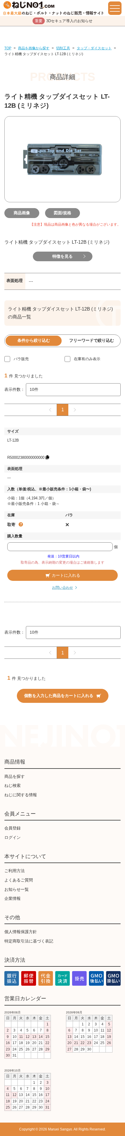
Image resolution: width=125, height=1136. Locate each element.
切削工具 (63, 48)
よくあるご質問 (18, 880)
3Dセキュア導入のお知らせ (63, 21)
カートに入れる (66, 575)
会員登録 (12, 828)
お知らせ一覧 (16, 889)
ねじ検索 (12, 785)
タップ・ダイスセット (94, 48)
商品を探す (14, 776)
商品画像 (22, 212)
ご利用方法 (14, 870)
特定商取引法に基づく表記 (28, 941)
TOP (7, 48)
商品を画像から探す (33, 48)
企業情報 (12, 898)
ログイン (12, 837)
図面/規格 (62, 212)
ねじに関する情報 (20, 794)
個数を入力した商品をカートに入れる (58, 695)
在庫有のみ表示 (87, 359)
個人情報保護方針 (20, 931)
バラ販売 (21, 359)
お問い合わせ (62, 588)
